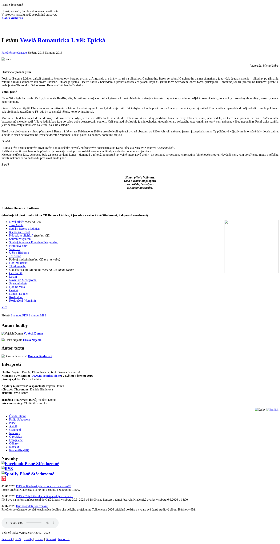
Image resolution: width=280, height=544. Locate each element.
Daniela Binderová (40, 356)
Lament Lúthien (18, 293)
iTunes (39, 539)
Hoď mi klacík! (18, 262)
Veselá (28, 40)
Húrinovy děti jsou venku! (32, 506)
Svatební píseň (18, 283)
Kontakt (51, 539)
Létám (13, 276)
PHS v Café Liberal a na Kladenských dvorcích (44, 496)
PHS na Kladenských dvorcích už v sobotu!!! (43, 486)
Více (4, 307)
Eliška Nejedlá (32, 340)
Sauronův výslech (20, 239)
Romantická (54, 40)
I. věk (78, 40)
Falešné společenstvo (14, 52)
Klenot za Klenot (19, 232)
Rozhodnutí (16, 297)
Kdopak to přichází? (21, 235)
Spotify (28, 539)
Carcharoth (15, 273)
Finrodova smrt (18, 245)
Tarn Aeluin (16, 225)
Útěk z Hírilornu (19, 252)
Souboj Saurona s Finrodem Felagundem (33, 242)
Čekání (13, 290)
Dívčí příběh (16, 221)
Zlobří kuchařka (12, 18)
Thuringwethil (17, 266)
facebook (7, 539)
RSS (18, 539)
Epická (96, 40)
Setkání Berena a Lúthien (24, 228)
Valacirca (14, 249)
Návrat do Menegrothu (23, 280)
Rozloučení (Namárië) (22, 300)
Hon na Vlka (17, 286)
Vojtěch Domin (33, 333)
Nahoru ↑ (64, 539)
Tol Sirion (15, 256)
